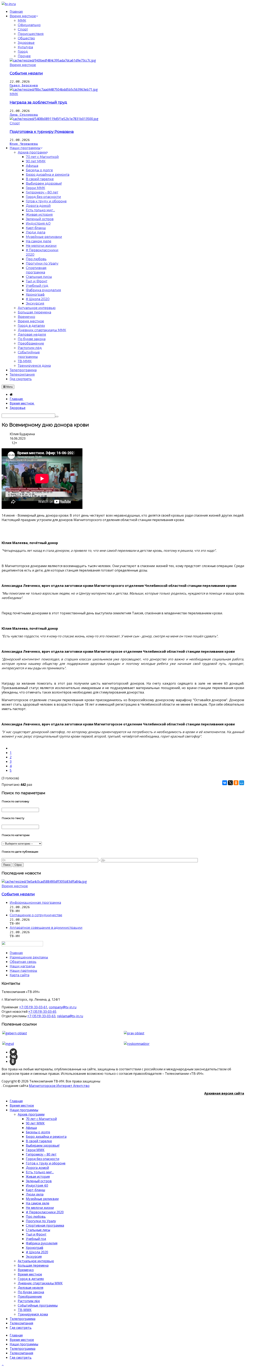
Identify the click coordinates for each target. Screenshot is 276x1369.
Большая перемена (33, 1265)
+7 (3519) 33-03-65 (42, 1011)
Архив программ (31, 1114)
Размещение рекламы (29, 957)
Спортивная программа (45, 1225)
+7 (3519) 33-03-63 (41, 1016)
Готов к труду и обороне (45, 1163)
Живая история (38, 1176)
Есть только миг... (40, 1172)
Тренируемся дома (33, 1314)
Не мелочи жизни (40, 1207)
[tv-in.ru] (9, 4)
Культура (25, 47)
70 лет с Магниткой (41, 1119)
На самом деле (37, 1203)
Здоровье (26, 43)
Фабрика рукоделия (41, 1243)
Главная (16, 1101)
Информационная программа (35, 903)
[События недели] (53, 60)
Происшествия (31, 34)
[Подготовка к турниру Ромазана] (54, 119)
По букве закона (31, 1292)
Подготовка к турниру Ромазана (42, 131)
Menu (9, 386)
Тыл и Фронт (36, 1234)
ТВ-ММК (25, 1310)
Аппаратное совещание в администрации (46, 928)
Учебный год (36, 1239)
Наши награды (22, 966)
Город (23, 52)
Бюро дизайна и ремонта (46, 1136)
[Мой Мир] (241, 782)
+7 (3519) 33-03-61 (33, 1007)
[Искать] (56, 416)
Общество (26, 38)
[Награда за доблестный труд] (54, 89)
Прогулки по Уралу (41, 1221)
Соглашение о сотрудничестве (36, 915)
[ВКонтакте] (224, 782)
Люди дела (34, 1194)
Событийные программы (38, 1305)
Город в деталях (31, 1279)
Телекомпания (21, 1323)
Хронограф (34, 1247)
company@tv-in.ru (62, 1007)
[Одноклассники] (236, 782)
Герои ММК (35, 1150)
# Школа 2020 (37, 1252)
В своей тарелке (39, 1141)
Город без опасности (42, 1159)
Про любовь (36, 1216)
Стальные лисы (38, 1230)
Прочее (24, 56)
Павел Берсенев (24, 85)
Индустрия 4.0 (37, 1185)
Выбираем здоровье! (42, 1145)
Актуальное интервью (36, 1261)
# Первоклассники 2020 (45, 1212)
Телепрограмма (22, 1318)
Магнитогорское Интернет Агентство (59, 1085)
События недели (26, 73)
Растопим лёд (29, 1301)
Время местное (23, 65)
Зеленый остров (39, 1181)
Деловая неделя (30, 1287)
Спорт (23, 29)
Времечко (26, 1270)
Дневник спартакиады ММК (40, 1283)
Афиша (31, 1127)
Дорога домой (37, 1167)
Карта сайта (19, 975)
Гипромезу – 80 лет (41, 1154)
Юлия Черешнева (24, 144)
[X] (230, 782)
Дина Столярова (24, 115)
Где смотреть (21, 1327)
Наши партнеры (23, 971)
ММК (22, 20)
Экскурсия (34, 1256)
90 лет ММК (35, 1123)
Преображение (30, 1296)
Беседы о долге (38, 1132)
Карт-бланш (35, 1190)
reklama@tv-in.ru (70, 1016)
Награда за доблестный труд (38, 102)
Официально (29, 25)
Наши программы (24, 1110)
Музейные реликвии (42, 1199)
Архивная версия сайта (224, 1093)
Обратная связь (23, 962)
